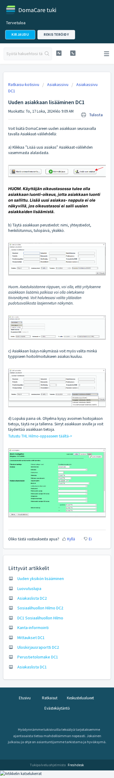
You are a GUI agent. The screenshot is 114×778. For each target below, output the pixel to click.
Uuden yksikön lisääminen (40, 578)
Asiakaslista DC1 (32, 667)
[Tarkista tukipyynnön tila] (59, 53)
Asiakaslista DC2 (32, 598)
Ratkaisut (49, 698)
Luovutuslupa (29, 588)
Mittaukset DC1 (31, 637)
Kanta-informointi (33, 627)
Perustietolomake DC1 (37, 657)
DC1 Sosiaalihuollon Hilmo (40, 618)
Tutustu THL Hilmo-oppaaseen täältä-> (40, 436)
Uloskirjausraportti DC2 (38, 647)
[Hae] (47, 54)
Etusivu (25, 698)
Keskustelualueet (80, 698)
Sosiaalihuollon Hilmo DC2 (40, 608)
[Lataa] (46, 394)
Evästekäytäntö (57, 708)
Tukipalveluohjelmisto (48, 765)
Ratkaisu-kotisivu (24, 84)
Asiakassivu (57, 84)
